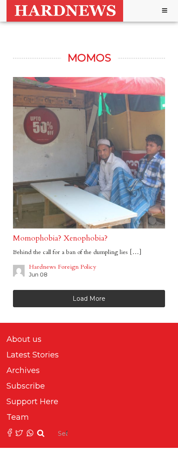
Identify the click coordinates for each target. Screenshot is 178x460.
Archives (23, 370)
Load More (89, 298)
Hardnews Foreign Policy (62, 267)
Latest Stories (32, 355)
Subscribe (25, 386)
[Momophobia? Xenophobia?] (89, 152)
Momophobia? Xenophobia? (60, 238)
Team (17, 417)
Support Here (32, 401)
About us (23, 339)
